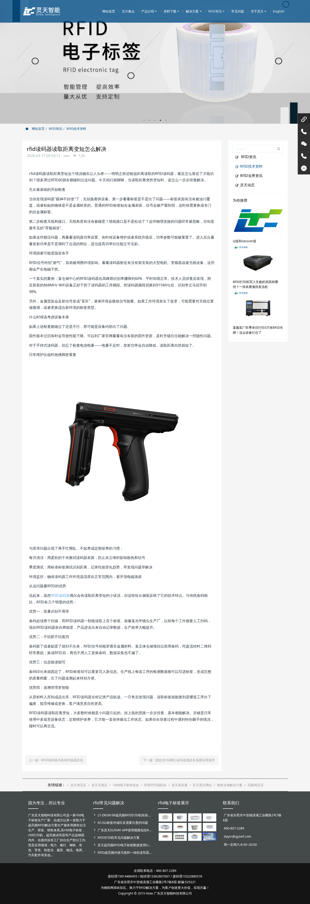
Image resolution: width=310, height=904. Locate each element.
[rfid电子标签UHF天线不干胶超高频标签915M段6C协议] (195, 836)
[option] (155, 62)
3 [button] (155, 120)
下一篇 (179, 760)
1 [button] (144, 120)
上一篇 (56, 760)
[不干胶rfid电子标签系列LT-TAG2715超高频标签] (165, 836)
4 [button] (160, 120)
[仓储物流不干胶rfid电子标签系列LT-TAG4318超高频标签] (209, 826)
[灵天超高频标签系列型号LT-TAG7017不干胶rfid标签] (180, 836)
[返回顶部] (304, 168)
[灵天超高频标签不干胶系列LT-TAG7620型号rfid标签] (165, 817)
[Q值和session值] (258, 220)
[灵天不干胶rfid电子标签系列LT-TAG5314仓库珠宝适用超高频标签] (209, 817)
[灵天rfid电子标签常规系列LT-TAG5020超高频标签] (165, 826)
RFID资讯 (55, 128)
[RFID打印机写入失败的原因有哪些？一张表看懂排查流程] (258, 261)
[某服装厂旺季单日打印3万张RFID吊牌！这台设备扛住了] (258, 307)
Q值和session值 (244, 241)
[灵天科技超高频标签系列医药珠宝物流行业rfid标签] (195, 817)
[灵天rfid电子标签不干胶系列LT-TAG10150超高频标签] (195, 826)
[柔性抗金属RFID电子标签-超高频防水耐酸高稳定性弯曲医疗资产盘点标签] (209, 836)
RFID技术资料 (76, 128)
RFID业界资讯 (251, 175)
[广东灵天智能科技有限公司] (41, 10)
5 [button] (166, 120)
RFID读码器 (60, 595)
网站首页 (37, 128)
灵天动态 (247, 184)
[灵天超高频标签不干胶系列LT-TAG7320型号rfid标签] (180, 817)
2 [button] (149, 120)
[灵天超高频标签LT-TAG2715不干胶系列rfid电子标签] (180, 826)
